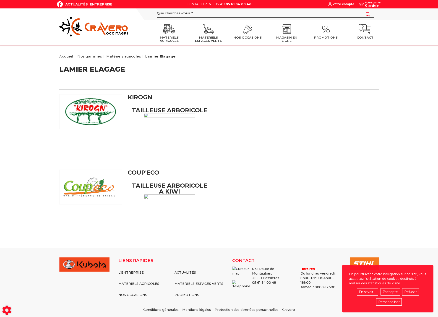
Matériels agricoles (138, 284)
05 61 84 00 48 (238, 4)
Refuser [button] (410, 292)
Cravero (288, 309)
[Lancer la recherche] (368, 14)
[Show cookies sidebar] (6, 310)
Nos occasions (132, 295)
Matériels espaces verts (199, 284)
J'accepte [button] (390, 292)
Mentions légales (196, 309)
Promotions (187, 295)
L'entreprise (131, 272)
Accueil (66, 56)
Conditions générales (161, 309)
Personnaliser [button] (389, 302)
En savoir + (367, 292)
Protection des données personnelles (247, 309)
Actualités (76, 4)
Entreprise (101, 4)
